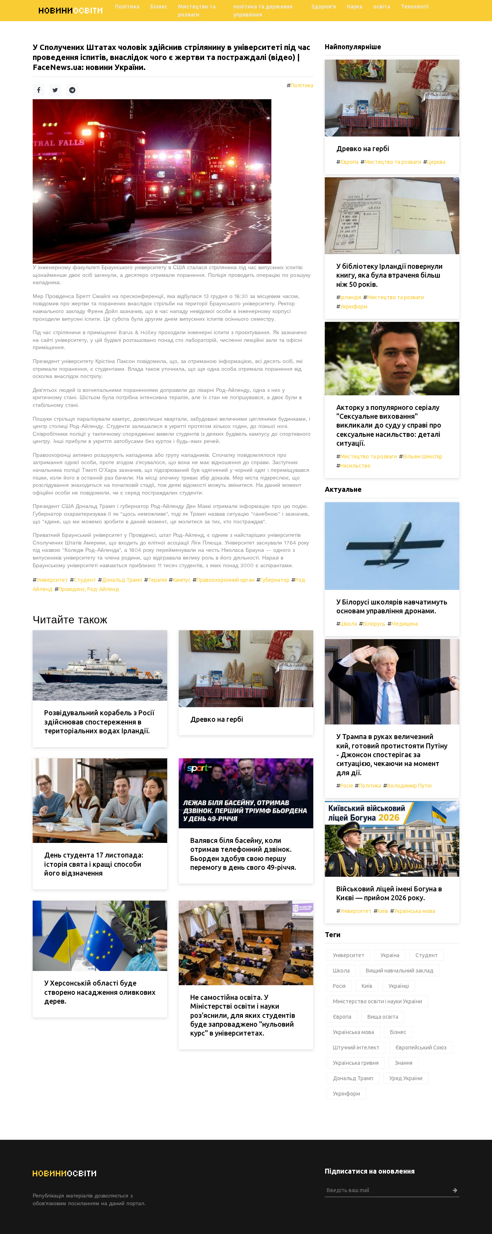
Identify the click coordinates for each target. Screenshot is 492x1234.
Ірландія (350, 297)
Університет (52, 580)
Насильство (355, 466)
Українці (399, 986)
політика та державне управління (263, 10)
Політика (127, 6)
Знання (403, 1063)
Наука (354, 6)
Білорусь (374, 624)
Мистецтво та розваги (197, 10)
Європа (349, 162)
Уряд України (405, 1078)
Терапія (157, 580)
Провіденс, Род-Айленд (88, 589)
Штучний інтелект (356, 1047)
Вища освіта (382, 1017)
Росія (346, 786)
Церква (436, 162)
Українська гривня (356, 1063)
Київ (382, 911)
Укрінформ (353, 306)
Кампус (182, 580)
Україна (390, 955)
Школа (348, 624)
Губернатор (274, 580)
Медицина (404, 624)
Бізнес (158, 6)
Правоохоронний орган (225, 580)
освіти (71, 10)
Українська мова (414, 911)
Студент (85, 580)
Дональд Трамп (122, 580)
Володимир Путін (409, 786)
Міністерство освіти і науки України (377, 1001)
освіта (381, 6)
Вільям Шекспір (422, 456)
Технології (415, 6)
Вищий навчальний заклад (400, 971)
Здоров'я (323, 6)
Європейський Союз (421, 1047)
